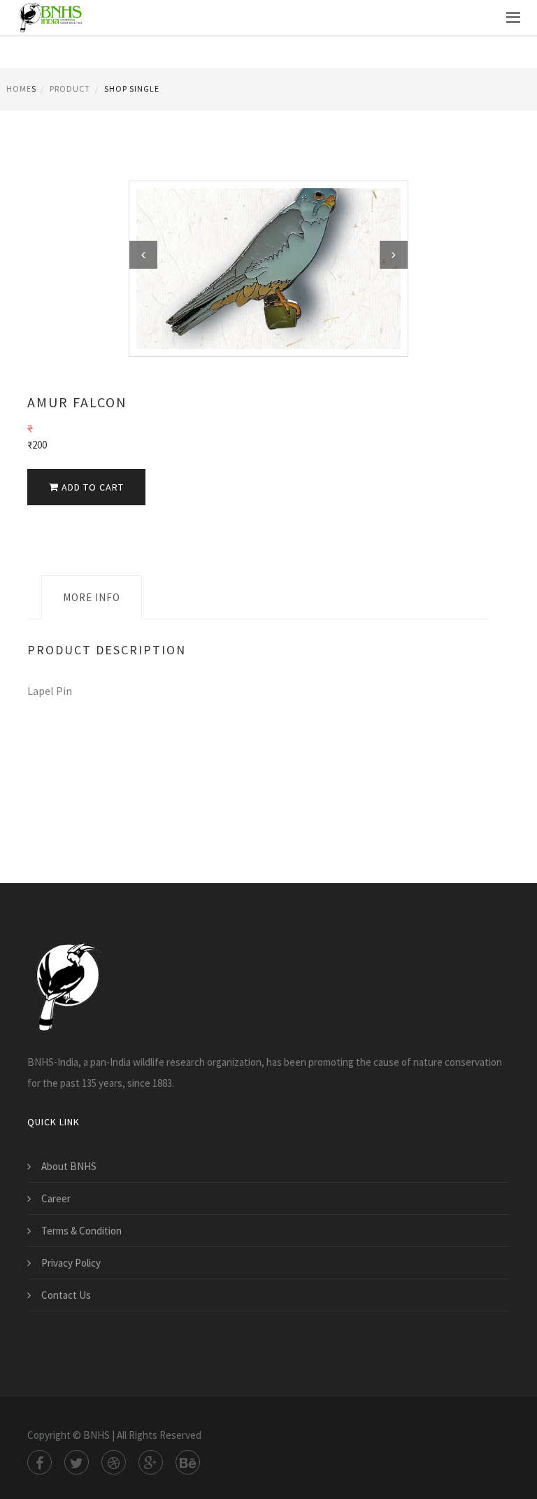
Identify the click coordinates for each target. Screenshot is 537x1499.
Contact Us (66, 1295)
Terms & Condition (81, 1230)
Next (394, 255)
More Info (91, 597)
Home (18, 88)
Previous (143, 255)
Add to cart (91, 487)
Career (56, 1198)
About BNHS (68, 1166)
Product (70, 88)
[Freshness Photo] (268, 267)
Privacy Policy (71, 1262)
